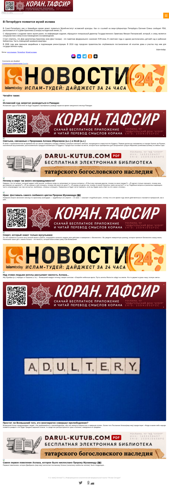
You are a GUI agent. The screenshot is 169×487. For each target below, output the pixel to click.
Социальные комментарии (15, 63)
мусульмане (11, 52)
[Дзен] (95, 56)
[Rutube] (73, 56)
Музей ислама (31, 52)
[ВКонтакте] (79, 56)
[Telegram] (84, 56)
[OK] (90, 56)
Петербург (21, 52)
